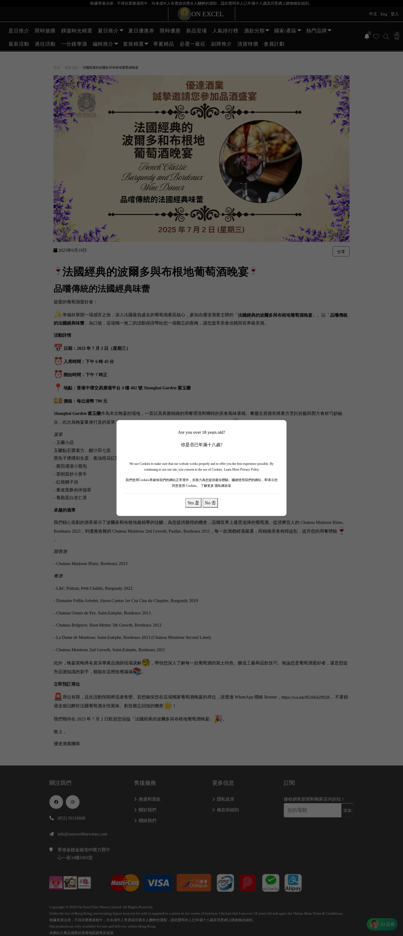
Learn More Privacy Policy (241, 469)
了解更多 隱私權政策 (216, 485)
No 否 (210, 503)
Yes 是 (193, 503)
